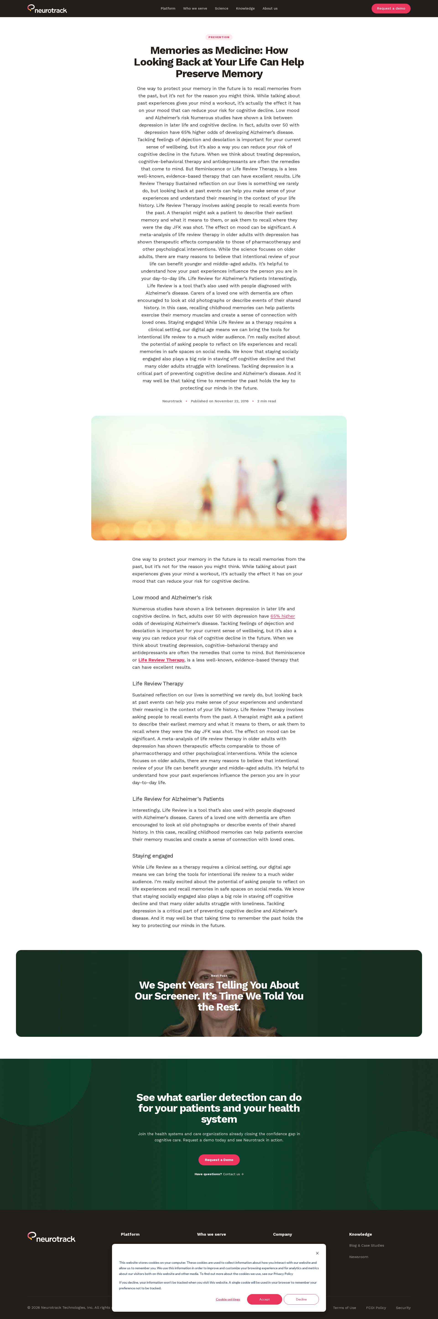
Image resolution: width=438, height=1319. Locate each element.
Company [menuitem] (282, 1234)
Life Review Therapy (161, 660)
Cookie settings (228, 1299)
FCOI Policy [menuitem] (376, 1308)
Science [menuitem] (221, 8)
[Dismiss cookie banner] (317, 1254)
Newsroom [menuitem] (358, 1257)
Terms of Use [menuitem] (344, 1308)
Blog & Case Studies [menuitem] (366, 1245)
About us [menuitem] (270, 8)
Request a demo (391, 8)
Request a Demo (219, 1160)
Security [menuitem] (403, 1308)
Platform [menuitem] (168, 8)
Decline (301, 1299)
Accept (264, 1299)
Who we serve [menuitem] (195, 8)
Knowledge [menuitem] (245, 8)
